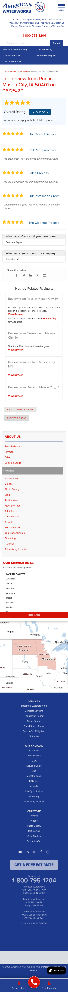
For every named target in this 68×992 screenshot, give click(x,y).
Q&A (7, 457)
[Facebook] (41, 852)
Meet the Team (13, 505)
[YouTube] (20, 852)
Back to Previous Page (20, 409)
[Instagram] (34, 852)
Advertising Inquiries (16, 549)
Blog (7, 494)
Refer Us (9, 543)
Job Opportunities (15, 532)
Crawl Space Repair (12, 61)
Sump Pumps (34, 721)
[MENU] (61, 6)
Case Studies (12, 516)
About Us (13, 436)
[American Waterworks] (34, 982)
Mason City (49, 318)
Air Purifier (34, 736)
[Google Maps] (48, 852)
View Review (15, 314)
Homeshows (11, 478)
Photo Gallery (12, 489)
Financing (10, 538)
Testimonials (11, 500)
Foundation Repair (12, 55)
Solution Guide (13, 462)
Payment (9, 451)
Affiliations (10, 511)
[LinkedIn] (27, 852)
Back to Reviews (16, 418)
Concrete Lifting (44, 49)
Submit (57, 43)
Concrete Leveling (34, 710)
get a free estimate (34, 864)
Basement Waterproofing (15, 49)
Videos (8, 483)
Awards (9, 522)
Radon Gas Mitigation (47, 55)
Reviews (9, 470)
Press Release (12, 446)
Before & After (13, 527)
